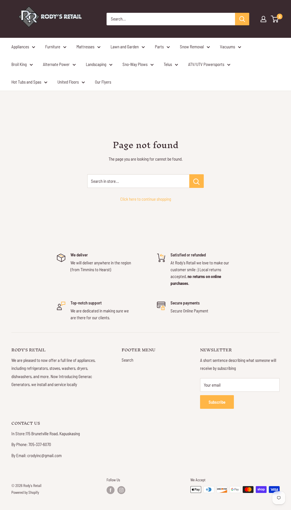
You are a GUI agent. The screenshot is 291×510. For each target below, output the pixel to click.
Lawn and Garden (125, 46)
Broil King (19, 64)
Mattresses (85, 46)
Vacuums (227, 46)
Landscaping (96, 64)
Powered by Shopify (25, 492)
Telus (168, 64)
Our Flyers (103, 81)
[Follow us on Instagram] (121, 490)
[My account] (263, 19)
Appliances (20, 46)
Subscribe (217, 402)
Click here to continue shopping (145, 199)
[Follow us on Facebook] (111, 490)
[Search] (242, 19)
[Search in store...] (196, 181)
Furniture (52, 46)
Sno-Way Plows (134, 64)
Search (127, 359)
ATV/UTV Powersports (206, 64)
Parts (159, 46)
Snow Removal (192, 46)
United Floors (68, 81)
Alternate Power (56, 64)
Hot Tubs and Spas (26, 81)
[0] (274, 19)
